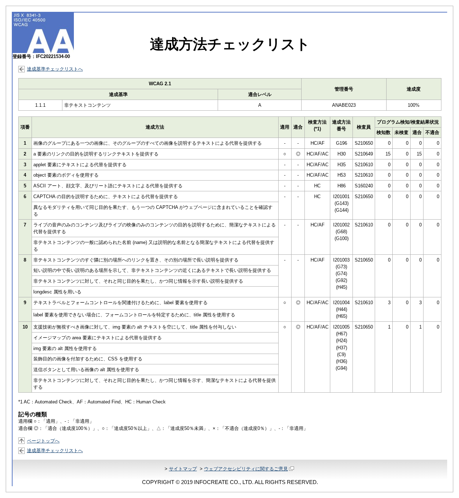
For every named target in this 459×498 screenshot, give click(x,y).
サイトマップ (183, 468)
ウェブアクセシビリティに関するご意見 (246, 468)
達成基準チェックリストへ (55, 69)
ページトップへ (43, 441)
